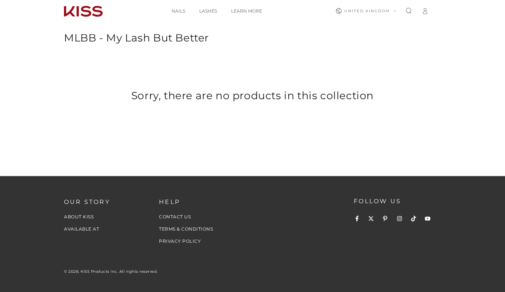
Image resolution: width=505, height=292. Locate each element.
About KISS (79, 216)
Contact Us (175, 216)
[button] (408, 11)
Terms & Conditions (186, 229)
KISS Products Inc (99, 271)
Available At (81, 229)
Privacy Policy (180, 241)
